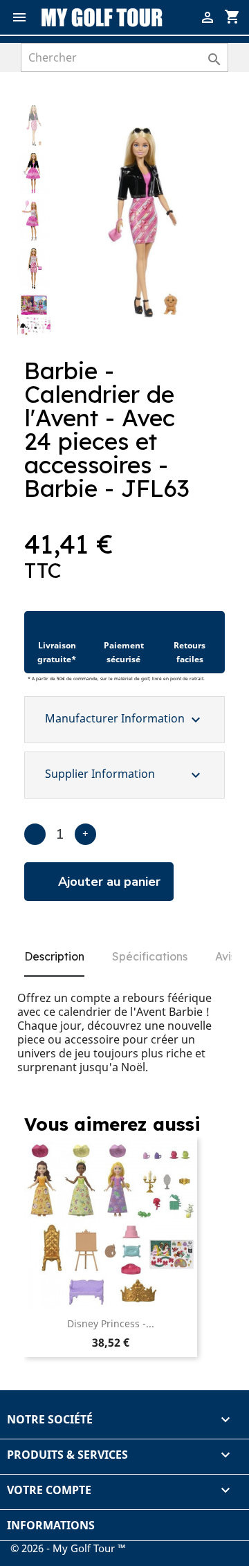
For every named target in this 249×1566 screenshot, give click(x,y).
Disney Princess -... (110, 1323)
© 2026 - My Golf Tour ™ (68, 1548)
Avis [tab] (225, 956)
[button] (208, 126)
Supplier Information (124, 774)
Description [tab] (54, 956)
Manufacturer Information (124, 719)
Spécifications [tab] (149, 956)
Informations (51, 1525)
